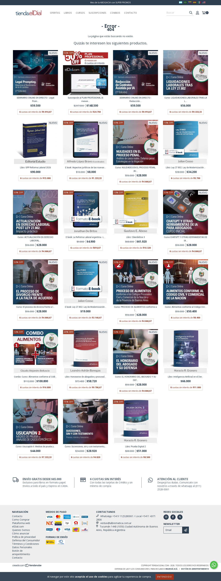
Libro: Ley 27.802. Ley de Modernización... (185, 167)
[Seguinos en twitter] (179, 517)
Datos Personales (22, 547)
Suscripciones (97, 12)
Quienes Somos (21, 530)
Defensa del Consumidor (26, 540)
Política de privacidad (24, 537)
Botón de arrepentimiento (21, 552)
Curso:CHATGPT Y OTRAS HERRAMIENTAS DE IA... (185, 239)
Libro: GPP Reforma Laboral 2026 (35, 167)
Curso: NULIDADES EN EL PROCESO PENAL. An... (135, 169)
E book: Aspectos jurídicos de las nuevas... (85, 167)
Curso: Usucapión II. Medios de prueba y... (35, 446)
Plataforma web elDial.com (21, 524)
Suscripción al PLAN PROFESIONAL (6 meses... (85, 99)
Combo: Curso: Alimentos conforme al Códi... (35, 377)
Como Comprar (21, 519)
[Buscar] (191, 13)
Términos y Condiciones (25, 543)
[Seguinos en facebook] (173, 517)
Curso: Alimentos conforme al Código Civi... (185, 307)
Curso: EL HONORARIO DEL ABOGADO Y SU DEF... (135, 378)
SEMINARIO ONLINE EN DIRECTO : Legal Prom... (35, 99)
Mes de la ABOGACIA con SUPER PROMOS (110, 2)
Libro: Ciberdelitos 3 (135, 237)
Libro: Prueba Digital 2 (135, 446)
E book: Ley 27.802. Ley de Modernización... (85, 307)
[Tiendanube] (27, 566)
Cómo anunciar (20, 533)
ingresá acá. (171, 569)
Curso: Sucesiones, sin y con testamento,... (85, 446)
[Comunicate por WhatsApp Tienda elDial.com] (214, 565)
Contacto (130, 12)
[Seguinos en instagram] (166, 517)
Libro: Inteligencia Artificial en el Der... (185, 377)
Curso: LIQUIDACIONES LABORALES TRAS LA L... (185, 99)
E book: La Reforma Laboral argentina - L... (85, 237)
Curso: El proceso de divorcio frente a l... (35, 307)
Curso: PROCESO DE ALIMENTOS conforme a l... (135, 309)
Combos (115, 12)
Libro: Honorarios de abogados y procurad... (85, 377)
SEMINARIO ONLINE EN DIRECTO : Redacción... (135, 99)
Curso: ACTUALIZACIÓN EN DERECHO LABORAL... (35, 239)
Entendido (164, 576)
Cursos (80, 12)
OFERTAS (55, 12)
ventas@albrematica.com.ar (115, 523)
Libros (68, 12)
